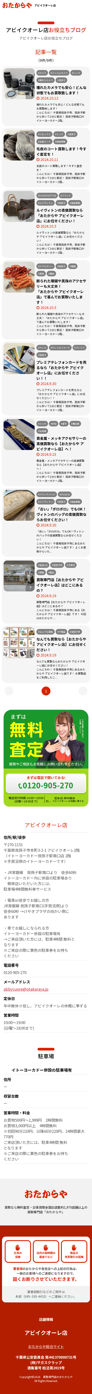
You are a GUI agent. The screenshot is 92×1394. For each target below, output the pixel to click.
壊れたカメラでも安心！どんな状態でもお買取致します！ (61, 90)
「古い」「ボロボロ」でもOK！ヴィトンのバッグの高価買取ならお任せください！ (61, 514)
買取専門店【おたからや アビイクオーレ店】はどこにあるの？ (60, 585)
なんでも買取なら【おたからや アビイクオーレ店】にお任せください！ (61, 644)
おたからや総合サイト (46, 1346)
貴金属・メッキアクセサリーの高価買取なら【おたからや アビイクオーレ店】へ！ (61, 444)
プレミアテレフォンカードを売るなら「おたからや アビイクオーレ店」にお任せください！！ (61, 370)
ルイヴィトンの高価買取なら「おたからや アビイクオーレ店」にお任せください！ (60, 215)
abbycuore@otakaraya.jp (26, 989)
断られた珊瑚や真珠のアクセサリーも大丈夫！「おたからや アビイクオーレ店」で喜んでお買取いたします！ (61, 291)
